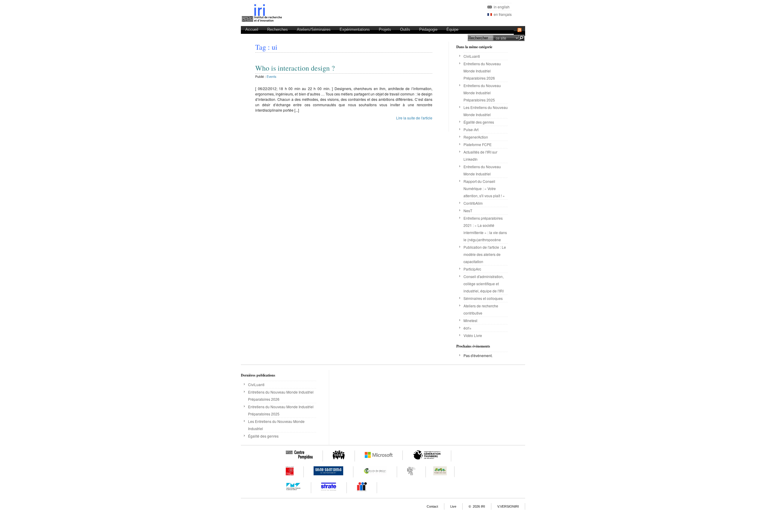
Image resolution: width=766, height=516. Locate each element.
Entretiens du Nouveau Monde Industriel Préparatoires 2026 (482, 71)
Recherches (277, 29)
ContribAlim (473, 203)
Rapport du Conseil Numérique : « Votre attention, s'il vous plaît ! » (484, 188)
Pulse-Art (470, 129)
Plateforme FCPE (477, 144)
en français (502, 14)
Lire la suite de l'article (414, 117)
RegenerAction (475, 136)
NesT (467, 210)
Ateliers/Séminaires (314, 29)
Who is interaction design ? (295, 68)
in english (501, 6)
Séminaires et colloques (483, 298)
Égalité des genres (478, 122)
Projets (385, 29)
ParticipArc (472, 268)
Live (453, 506)
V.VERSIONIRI (508, 506)
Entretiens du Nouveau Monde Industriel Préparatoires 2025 (482, 92)
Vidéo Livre (472, 335)
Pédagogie (428, 29)
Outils (405, 29)
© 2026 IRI (477, 506)
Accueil (251, 29)
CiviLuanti (471, 56)
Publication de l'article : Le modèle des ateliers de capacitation (484, 254)
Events (271, 76)
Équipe (452, 29)
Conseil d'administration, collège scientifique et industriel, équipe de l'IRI (483, 283)
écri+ (467, 327)
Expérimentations (355, 29)
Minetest (470, 320)
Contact (432, 506)
